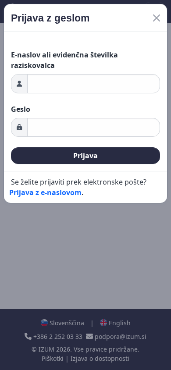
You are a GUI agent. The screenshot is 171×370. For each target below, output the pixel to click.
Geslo (20, 109)
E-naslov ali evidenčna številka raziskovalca (64, 60)
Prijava (85, 155)
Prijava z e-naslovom (45, 192)
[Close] (157, 18)
